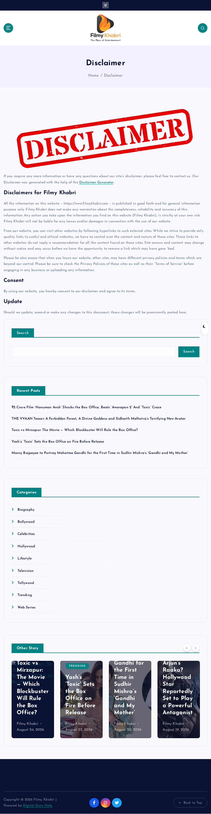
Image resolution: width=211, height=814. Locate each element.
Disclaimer (113, 76)
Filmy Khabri (27, 724)
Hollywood (26, 546)
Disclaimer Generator (96, 182)
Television (25, 571)
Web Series (26, 607)
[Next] (195, 648)
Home (93, 76)
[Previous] (187, 648)
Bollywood (25, 522)
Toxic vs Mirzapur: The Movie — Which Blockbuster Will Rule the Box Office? (75, 430)
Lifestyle (24, 558)
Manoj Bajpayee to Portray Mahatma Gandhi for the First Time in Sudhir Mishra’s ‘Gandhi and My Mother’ (100, 453)
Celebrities (26, 534)
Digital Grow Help (37, 805)
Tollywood (25, 583)
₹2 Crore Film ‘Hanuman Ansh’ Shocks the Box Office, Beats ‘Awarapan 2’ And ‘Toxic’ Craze (87, 407)
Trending (24, 595)
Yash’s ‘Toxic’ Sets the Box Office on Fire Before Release (58, 441)
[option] (33, 699)
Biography (25, 509)
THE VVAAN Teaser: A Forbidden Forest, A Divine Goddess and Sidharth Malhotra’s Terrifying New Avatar (99, 418)
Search (23, 333)
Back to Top (192, 802)
